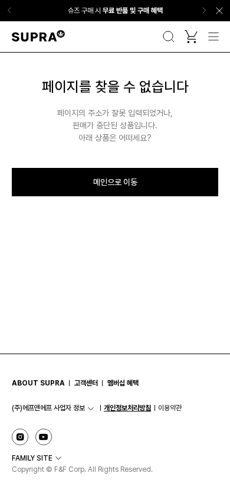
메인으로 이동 (115, 182)
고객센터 (86, 383)
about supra (38, 383)
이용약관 (170, 408)
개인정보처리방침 (127, 408)
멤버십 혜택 (123, 383)
